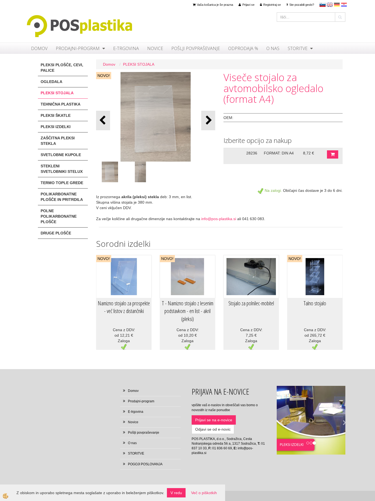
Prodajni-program (78, 48)
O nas (272, 48)
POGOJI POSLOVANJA (145, 464)
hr (344, 4)
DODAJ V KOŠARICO (332, 154)
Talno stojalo (315, 303)
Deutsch (337, 4)
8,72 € (308, 153)
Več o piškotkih (204, 493)
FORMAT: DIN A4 (279, 153)
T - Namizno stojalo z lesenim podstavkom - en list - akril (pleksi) (187, 311)
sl (323, 4)
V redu (176, 493)
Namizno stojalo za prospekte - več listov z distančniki (124, 307)
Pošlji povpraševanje (195, 48)
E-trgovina (126, 48)
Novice (155, 48)
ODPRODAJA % (243, 48)
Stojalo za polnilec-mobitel (251, 303)
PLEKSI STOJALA (138, 64)
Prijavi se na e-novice (213, 420)
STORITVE (297, 48)
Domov (39, 48)
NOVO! (103, 75)
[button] (208, 120)
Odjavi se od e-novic (213, 429)
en (330, 4)
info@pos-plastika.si (218, 219)
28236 (251, 153)
